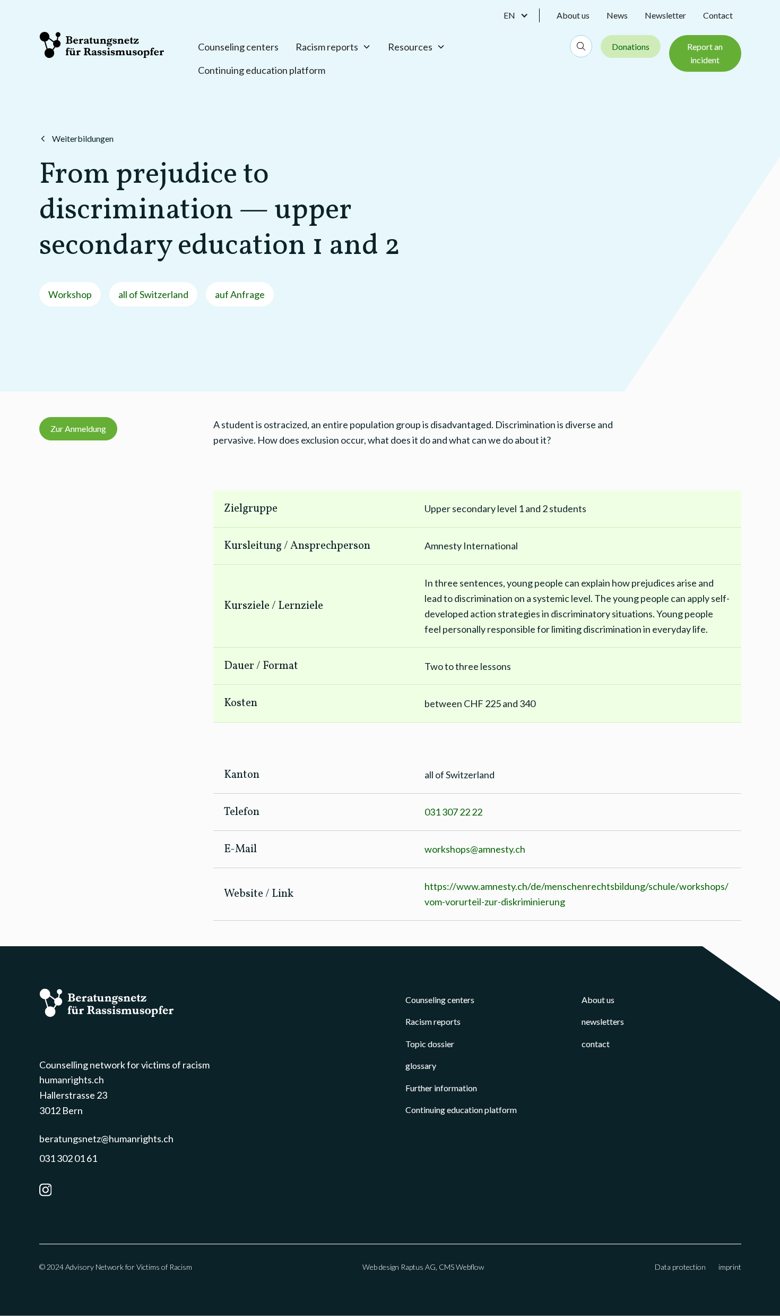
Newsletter (665, 15)
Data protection (680, 1266)
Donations (630, 46)
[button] (522, 15)
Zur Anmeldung (78, 428)
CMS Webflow (461, 1266)
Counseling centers (238, 47)
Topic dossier (429, 1044)
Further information (441, 1088)
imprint (729, 1266)
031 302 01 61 (68, 1158)
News (617, 15)
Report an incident (705, 53)
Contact (718, 15)
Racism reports (433, 1021)
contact (596, 1044)
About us (573, 15)
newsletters (603, 1021)
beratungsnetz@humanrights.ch (106, 1138)
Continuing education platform (261, 70)
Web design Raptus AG (399, 1266)
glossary (420, 1065)
